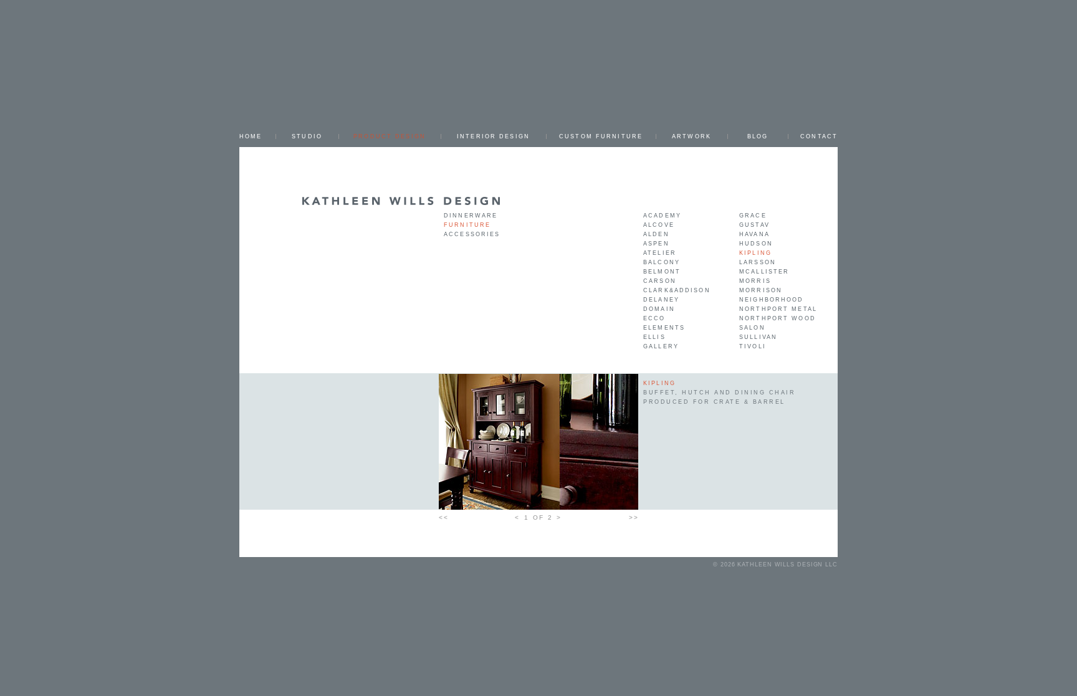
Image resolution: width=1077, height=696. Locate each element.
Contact (819, 136)
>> (633, 517)
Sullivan (758, 337)
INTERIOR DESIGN (493, 136)
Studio (307, 136)
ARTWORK (691, 136)
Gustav (754, 225)
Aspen (656, 244)
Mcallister (764, 272)
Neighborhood (771, 300)
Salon (752, 328)
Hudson (756, 244)
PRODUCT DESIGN (389, 136)
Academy (662, 215)
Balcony (661, 262)
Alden (656, 234)
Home (250, 136)
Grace (753, 215)
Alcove (658, 225)
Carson (659, 281)
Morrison (760, 290)
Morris (755, 281)
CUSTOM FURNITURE (601, 136)
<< (443, 517)
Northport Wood (777, 318)
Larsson (757, 262)
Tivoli (752, 346)
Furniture (467, 225)
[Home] (401, 200)
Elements (664, 328)
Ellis (654, 337)
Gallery (661, 346)
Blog (757, 136)
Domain (659, 309)
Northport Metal (778, 309)
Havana (754, 234)
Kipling (755, 253)
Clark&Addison (677, 290)
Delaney (661, 300)
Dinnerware (470, 215)
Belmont (662, 272)
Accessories (472, 234)
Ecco (654, 318)
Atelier (659, 253)
